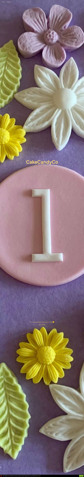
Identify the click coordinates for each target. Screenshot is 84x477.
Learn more (38, 475)
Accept (81, 475)
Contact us (9, 1)
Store (3, 1)
